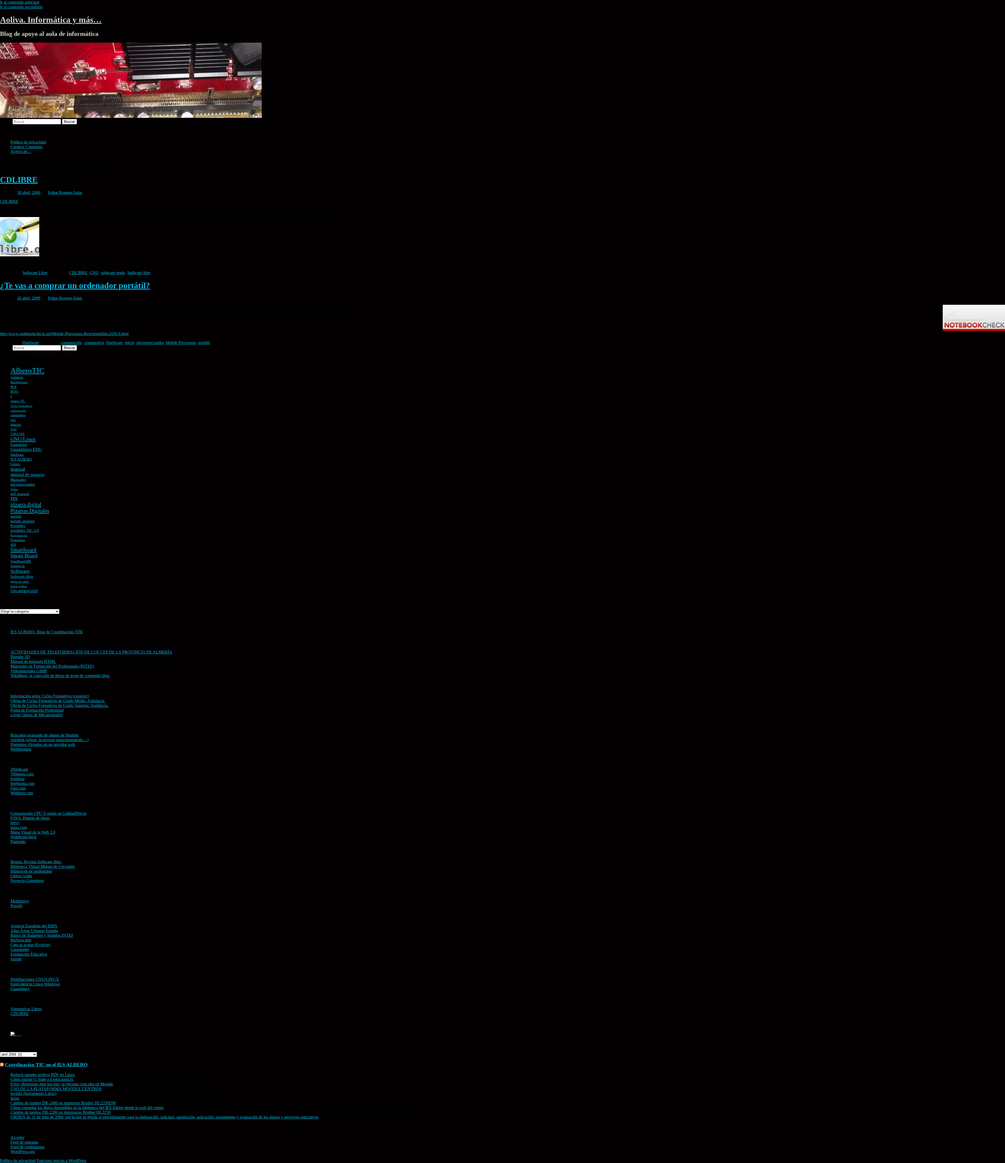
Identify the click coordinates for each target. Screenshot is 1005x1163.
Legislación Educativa (28, 954)
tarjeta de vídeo (19, 581)
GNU (94, 272)
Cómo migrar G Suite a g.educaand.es (41, 1079)
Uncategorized (24, 590)
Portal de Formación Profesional (37, 710)
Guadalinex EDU (26, 449)
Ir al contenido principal (19, 2)
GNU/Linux (23, 439)
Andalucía (16, 377)
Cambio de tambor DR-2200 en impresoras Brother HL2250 (60, 1112)
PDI (14, 498)
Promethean (17, 540)
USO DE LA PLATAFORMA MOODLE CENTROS (56, 1089)
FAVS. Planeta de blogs (30, 818)
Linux (15, 464)
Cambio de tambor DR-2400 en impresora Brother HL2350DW (63, 1103)
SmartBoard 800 (20, 561)
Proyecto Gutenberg (27, 880)
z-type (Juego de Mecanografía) (36, 715)
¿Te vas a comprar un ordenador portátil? (75, 285)
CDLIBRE (19, 179)
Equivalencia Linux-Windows (35, 984)
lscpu (14, 1098)
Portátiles (17, 526)
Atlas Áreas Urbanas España (34, 930)
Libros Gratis (21, 876)
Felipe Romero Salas (65, 192)
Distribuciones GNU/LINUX (34, 979)
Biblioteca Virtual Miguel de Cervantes (42, 866)
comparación (71, 342)
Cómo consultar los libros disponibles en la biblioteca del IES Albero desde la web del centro (87, 1107)
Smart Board (23, 555)
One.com (18, 788)
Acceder (17, 1137)
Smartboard (23, 550)
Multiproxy (19, 901)
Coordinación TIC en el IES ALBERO (46, 1064)
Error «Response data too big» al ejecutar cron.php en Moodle (61, 1084)
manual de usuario (27, 474)
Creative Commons (26, 147)
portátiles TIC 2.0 (24, 530)
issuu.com (18, 827)
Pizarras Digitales (29, 511)
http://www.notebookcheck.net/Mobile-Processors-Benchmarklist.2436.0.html (64, 333)
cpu (13, 420)
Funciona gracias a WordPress (61, 1160)
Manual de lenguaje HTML (33, 661)
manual (17, 469)
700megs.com (22, 774)
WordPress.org (22, 1151)
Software (20, 571)
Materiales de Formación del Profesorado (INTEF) (52, 666)
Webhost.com (21, 793)
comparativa (94, 342)
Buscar (6, 121)
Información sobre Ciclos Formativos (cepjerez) (49, 696)
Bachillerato (19, 382)
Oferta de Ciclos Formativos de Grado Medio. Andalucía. (57, 701)
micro (129, 342)
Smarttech (17, 566)
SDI (13, 545)
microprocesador (150, 342)
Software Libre (35, 272)
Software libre (138, 272)
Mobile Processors (181, 342)
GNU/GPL (17, 434)
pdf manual (19, 494)
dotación (15, 425)
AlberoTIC (27, 370)
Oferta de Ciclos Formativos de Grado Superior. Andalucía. (59, 705)
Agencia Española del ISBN (33, 926)
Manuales (18, 480)
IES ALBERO (21, 459)
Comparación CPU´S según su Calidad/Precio (48, 813)
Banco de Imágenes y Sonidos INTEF (42, 935)
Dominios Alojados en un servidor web (42, 744)
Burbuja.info (20, 940)
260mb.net (19, 769)
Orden (14, 489)
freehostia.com (22, 783)
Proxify (16, 906)
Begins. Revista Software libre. (36, 862)
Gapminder (19, 949)
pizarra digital (25, 504)
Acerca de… (20, 151)
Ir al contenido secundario (21, 7)
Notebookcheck (23, 837)
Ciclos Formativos (21, 406)
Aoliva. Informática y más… (51, 19)
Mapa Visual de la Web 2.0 (32, 832)
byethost (17, 779)
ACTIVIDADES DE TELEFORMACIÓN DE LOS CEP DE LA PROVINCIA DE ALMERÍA (91, 652)
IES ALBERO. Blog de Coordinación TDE (46, 632)
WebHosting (20, 749)
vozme (15, 959)
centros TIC (17, 401)
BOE (13, 387)
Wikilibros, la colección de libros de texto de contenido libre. (60, 675)
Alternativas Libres (26, 1009)
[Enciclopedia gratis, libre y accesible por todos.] (16, 1034)
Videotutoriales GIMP (28, 671)
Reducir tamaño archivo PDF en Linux (42, 1074)
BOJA (14, 392)
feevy (15, 823)
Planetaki (18, 841)
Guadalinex (18, 445)
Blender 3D (20, 657)
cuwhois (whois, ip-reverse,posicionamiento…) (49, 740)
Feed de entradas (24, 1142)
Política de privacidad (28, 142)
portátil (204, 342)
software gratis (113, 272)
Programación (18, 535)
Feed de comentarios (27, 1147)
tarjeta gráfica (18, 586)
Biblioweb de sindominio (31, 871)
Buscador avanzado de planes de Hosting (44, 735)
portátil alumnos (22, 521)
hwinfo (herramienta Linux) (33, 1093)
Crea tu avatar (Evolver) (30, 945)
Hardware (31, 342)
